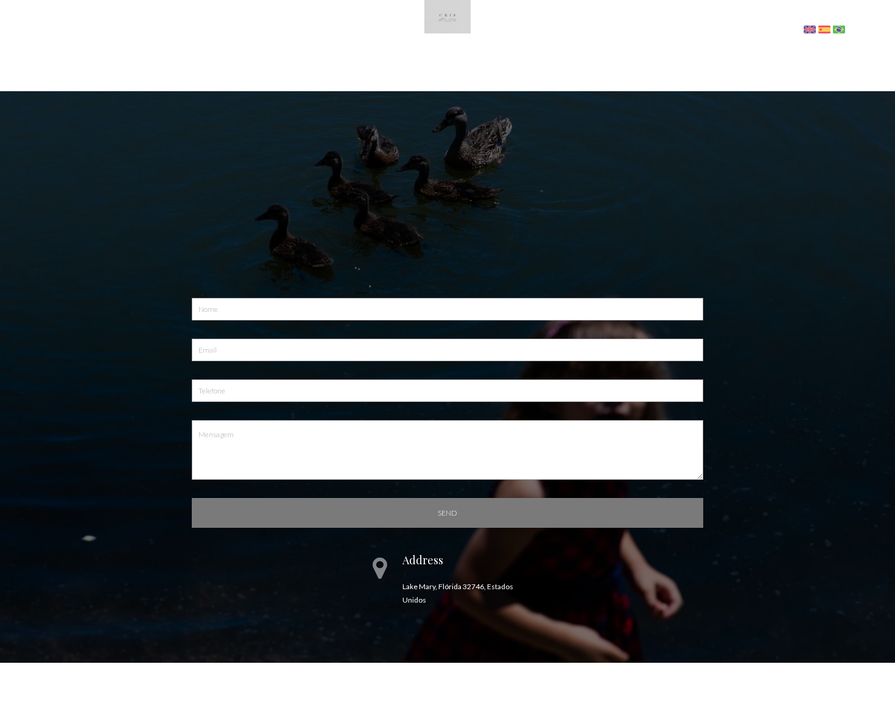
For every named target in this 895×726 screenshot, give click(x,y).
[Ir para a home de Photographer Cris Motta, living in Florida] (447, 15)
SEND (447, 512)
